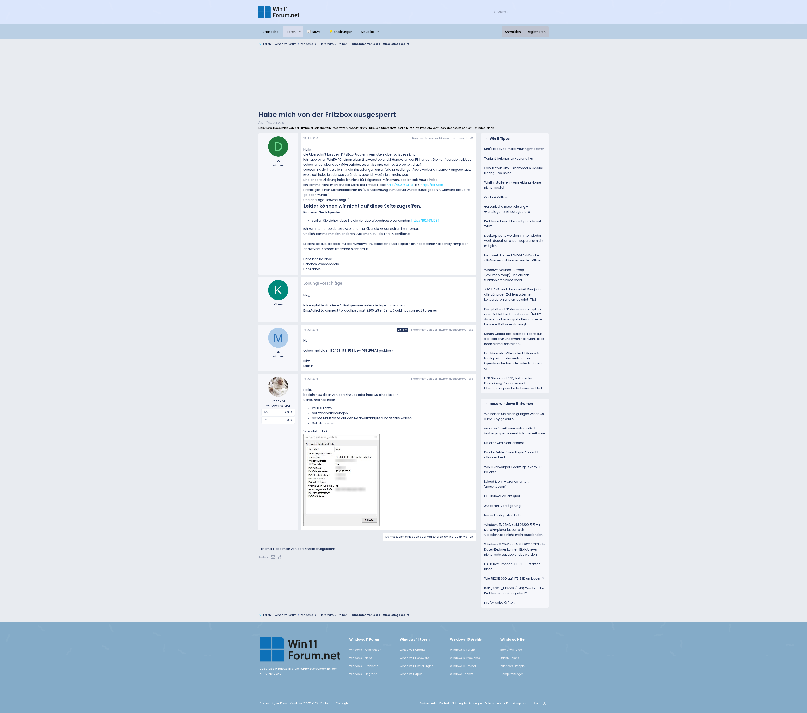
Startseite (271, 31)
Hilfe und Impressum (517, 703)
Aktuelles (368, 31)
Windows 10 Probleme (465, 658)
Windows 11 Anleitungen (365, 650)
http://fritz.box (432, 184)
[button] (299, 31)
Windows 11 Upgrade (363, 674)
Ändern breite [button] (428, 703)
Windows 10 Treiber (463, 666)
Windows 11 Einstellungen (416, 666)
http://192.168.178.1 (400, 184)
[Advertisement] (403, 78)
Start (536, 703)
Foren (291, 31)
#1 (471, 138)
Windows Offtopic (512, 666)
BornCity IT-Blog (511, 650)
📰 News (313, 31)
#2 (471, 330)
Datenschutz (493, 703)
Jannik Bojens (509, 658)
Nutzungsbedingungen (467, 703)
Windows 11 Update (413, 650)
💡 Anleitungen (340, 31)
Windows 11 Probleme (363, 666)
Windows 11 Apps (411, 674)
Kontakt (444, 703)
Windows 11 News (360, 658)
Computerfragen (512, 674)
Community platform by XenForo (297, 703)
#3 (471, 379)
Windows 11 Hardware (414, 658)
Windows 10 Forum (462, 650)
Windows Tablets (461, 674)
